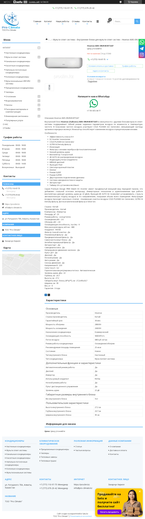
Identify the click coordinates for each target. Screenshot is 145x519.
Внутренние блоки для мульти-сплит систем (98, 39)
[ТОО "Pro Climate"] (11, 20)
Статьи (78, 446)
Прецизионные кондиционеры (20, 88)
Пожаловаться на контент (81, 516)
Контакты (87, 21)
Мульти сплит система (64, 39)
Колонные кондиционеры (17, 76)
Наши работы (62, 21)
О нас (5, 124)
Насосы (9, 105)
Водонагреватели (14, 100)
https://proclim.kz (12, 204)
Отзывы (76, 21)
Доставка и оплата (118, 450)
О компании (115, 446)
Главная (37, 21)
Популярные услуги (14, 120)
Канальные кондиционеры (18, 61)
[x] (49, 295)
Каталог (48, 21)
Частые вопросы (82, 450)
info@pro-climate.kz (13, 207)
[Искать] (137, 21)
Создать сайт (34, 2)
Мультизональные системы (18, 472)
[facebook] (46, 295)
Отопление (11, 96)
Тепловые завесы (49, 457)
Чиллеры (10, 92)
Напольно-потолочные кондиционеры (16, 71)
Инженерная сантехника (17, 116)
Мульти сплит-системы (16, 450)
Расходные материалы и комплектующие (17, 110)
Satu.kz (85, 513)
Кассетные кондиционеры (18, 65)
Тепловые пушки (48, 461)
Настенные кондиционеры (18, 53)
